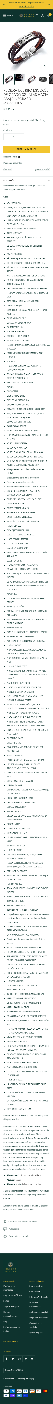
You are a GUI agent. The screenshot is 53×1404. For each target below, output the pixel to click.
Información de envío (38, 1297)
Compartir (7, 169)
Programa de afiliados (12, 1295)
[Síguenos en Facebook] (6, 1359)
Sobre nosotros (36, 1286)
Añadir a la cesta (26, 149)
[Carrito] (48, 15)
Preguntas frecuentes (12, 163)
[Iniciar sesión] (42, 15)
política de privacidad (38, 1312)
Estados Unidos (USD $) (14, 1370)
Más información (26, 6)
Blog (5, 1321)
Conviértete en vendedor (35, 1325)
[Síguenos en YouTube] (32, 1359)
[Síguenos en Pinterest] (25, 1359)
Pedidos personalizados (10, 1314)
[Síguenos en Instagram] (19, 1359)
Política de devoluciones (35, 1305)
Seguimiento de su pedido (11, 1329)
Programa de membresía (9, 1288)
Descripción (8, 180)
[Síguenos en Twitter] (13, 1359)
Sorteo (6, 1301)
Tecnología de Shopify (26, 1379)
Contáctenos (34, 1292)
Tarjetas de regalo (11, 1306)
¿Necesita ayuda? (42, 169)
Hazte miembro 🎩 (11, 157)
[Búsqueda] (37, 15)
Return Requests (36, 1333)
